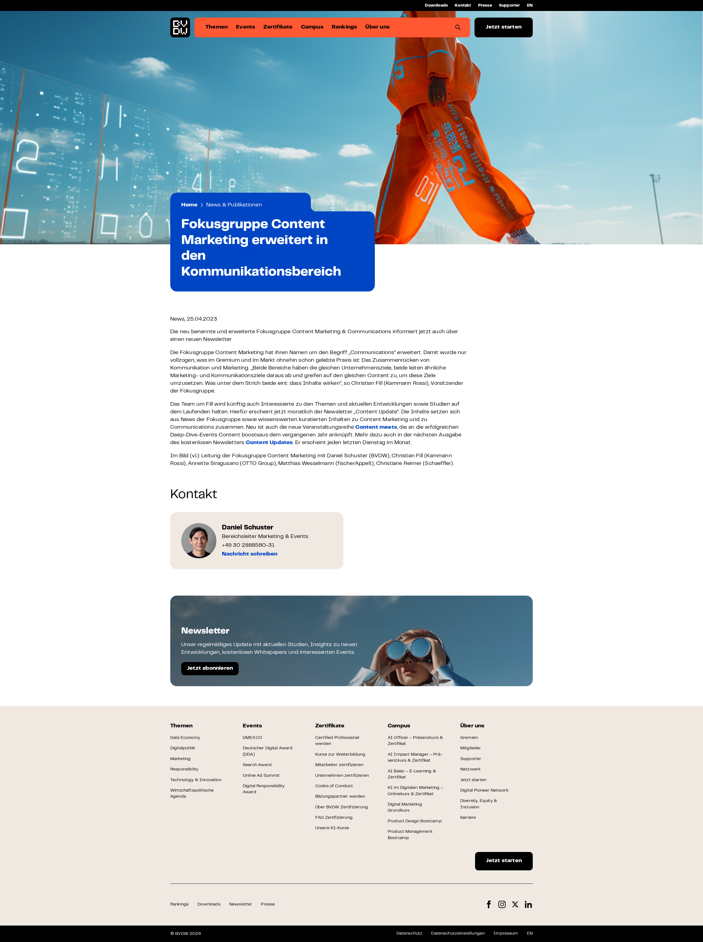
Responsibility (184, 769)
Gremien (469, 738)
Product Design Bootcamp (415, 821)
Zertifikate (329, 726)
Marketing (180, 759)
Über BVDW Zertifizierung (341, 807)
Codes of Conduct (334, 786)
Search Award (257, 765)
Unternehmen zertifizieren (342, 776)
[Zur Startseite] (180, 27)
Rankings (179, 904)
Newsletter (240, 904)
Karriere (468, 818)
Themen (181, 726)
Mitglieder (470, 748)
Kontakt (463, 5)
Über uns (472, 726)
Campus (399, 726)
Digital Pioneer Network (484, 790)
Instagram (502, 904)
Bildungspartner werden (340, 796)
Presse (485, 5)
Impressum (505, 933)
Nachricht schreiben (249, 554)
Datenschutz (410, 933)
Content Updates (269, 443)
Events (252, 726)
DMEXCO (252, 738)
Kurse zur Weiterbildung (340, 754)
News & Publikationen (234, 205)
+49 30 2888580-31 (248, 545)
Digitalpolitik (182, 748)
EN (530, 5)
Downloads (436, 5)
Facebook (488, 904)
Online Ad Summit (261, 776)
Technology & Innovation (195, 780)
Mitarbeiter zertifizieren (339, 765)
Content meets (376, 427)
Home (189, 205)
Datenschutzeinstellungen (458, 933)
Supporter (509, 5)
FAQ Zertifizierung (334, 818)
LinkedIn (528, 904)
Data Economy (185, 738)
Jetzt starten (503, 27)
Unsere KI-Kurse (332, 828)
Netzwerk (470, 769)
